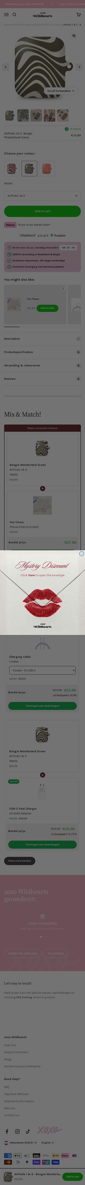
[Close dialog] (81, 553)
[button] (42, 592)
